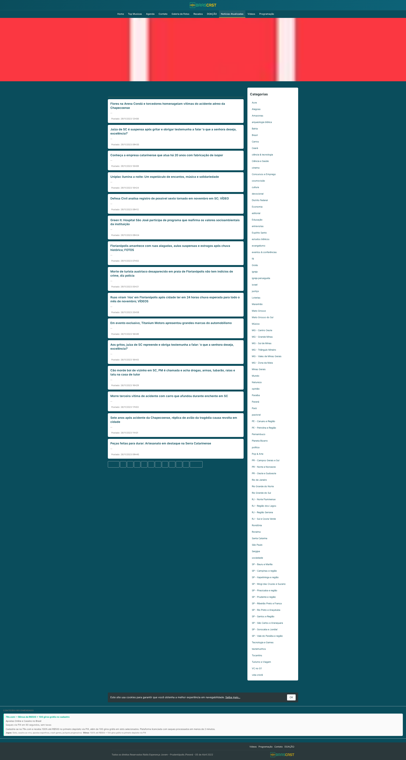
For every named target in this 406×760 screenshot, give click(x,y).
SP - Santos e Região (263, 616)
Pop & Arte (257, 453)
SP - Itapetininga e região (265, 577)
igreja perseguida (261, 278)
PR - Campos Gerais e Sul (265, 460)
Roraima (256, 531)
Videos (251, 14)
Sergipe (256, 551)
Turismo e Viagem (261, 662)
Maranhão (257, 304)
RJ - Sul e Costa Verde (264, 518)
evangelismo (258, 245)
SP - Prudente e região (264, 597)
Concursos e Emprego (264, 174)
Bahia (255, 128)
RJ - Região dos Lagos (264, 505)
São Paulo (257, 544)
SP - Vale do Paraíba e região (267, 636)
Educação (257, 219)
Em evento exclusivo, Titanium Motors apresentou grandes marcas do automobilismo (171, 323)
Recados (198, 14)
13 (165, 464)
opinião (256, 388)
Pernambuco (258, 434)
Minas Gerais (259, 369)
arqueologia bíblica (262, 122)
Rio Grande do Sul (261, 492)
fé (253, 258)
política (255, 447)
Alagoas (256, 109)
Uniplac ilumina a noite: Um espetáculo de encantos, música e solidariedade (164, 176)
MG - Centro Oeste (262, 330)
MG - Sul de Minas (262, 343)
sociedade (257, 557)
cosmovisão (258, 180)
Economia (257, 206)
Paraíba (256, 395)
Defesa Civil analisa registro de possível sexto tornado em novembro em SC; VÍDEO (169, 198)
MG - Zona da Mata (262, 362)
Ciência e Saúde (260, 161)
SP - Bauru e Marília (262, 564)
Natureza (257, 382)
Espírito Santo (259, 232)
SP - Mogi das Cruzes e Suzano (269, 584)
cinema (255, 167)
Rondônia (257, 525)
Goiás (255, 265)
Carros (255, 141)
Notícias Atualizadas (232, 14)
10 (144, 464)
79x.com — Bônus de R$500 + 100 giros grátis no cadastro (38, 716)
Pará (254, 408)
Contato (163, 14)
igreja (255, 271)
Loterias (256, 297)
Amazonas (257, 115)
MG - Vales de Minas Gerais (267, 356)
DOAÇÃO (212, 14)
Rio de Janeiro (259, 479)
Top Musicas (135, 14)
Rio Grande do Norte (263, 486)
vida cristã (257, 674)
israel (254, 284)
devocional (257, 193)
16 (186, 464)
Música (255, 323)
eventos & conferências (264, 252)
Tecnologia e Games (263, 642)
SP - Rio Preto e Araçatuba (266, 610)
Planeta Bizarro (260, 440)
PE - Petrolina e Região (264, 427)
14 (172, 464)
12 (158, 464)
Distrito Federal (260, 200)
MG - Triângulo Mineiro (264, 349)
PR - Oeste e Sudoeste (264, 473)
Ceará (255, 148)
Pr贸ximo (196, 464)
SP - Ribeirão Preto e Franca (267, 603)
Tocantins (257, 655)
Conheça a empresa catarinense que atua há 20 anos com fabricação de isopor (166, 155)
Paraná (255, 401)
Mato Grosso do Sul (262, 317)
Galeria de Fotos (180, 14)
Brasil (255, 135)
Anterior (114, 464)
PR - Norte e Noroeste (264, 466)
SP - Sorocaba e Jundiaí (264, 629)
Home (120, 14)
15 (179, 464)
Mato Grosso (259, 310)
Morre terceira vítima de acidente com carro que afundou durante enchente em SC (169, 396)
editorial (256, 213)
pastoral (256, 414)
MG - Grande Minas (262, 336)
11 (151, 464)
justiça (255, 291)
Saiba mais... (232, 697)
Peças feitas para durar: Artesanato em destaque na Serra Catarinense (160, 443)
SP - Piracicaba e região (264, 590)
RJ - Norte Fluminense (263, 499)
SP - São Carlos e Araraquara (267, 623)
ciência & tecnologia (262, 154)
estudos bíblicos (260, 239)
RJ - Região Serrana (262, 512)
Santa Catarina (259, 538)
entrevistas (258, 226)
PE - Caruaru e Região (263, 421)
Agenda (150, 14)
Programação (266, 14)
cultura (255, 187)
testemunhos (259, 649)
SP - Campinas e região (264, 570)
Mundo (255, 375)
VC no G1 (257, 668)
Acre (254, 102)
